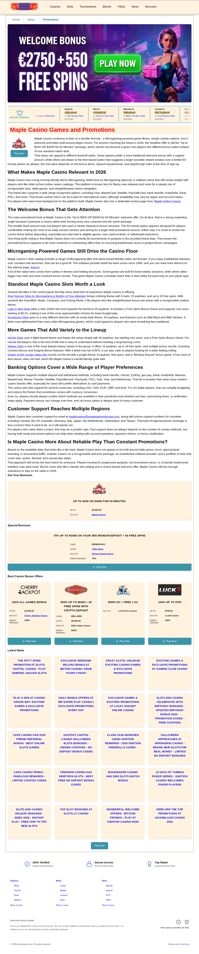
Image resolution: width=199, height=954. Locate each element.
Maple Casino (99, 514)
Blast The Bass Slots (127, 116)
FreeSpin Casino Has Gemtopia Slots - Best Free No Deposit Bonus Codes (76, 778)
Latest (63, 885)
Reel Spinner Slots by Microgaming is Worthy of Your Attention (47, 296)
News (135, 6)
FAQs (121, 6)
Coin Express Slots (157, 116)
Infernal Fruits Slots (96, 116)
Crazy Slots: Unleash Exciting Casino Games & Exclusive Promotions (123, 666)
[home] (24, 11)
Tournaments (88, 6)
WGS (16, 885)
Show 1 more (62, 905)
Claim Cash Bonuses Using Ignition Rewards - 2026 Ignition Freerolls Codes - (123, 741)
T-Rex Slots (97, 549)
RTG (108, 895)
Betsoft (17, 900)
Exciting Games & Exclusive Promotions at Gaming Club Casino (170, 664)
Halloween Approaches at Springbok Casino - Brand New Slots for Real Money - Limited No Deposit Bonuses (170, 745)
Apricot (35, 267)
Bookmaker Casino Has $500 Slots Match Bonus (123, 776)
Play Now (19, 153)
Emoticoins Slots (18, 317)
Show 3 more (16, 905)
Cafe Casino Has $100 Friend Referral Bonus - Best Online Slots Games (29, 741)
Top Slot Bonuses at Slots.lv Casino (76, 811)
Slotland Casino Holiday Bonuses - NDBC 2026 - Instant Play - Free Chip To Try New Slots (29, 817)
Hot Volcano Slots (67, 116)
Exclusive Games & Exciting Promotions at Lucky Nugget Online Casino (123, 704)
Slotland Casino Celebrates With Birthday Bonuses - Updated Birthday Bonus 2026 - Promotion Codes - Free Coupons (170, 710)
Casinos (55, 6)
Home (16, 19)
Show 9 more (108, 905)
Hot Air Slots (15, 337)
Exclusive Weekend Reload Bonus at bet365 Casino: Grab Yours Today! (76, 666)
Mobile (63, 890)
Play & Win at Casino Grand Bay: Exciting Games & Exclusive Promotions (29, 704)
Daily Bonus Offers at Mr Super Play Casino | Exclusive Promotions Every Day (76, 704)
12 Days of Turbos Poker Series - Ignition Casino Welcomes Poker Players (170, 778)
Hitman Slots (16, 346)
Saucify (17, 890)
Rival (16, 895)
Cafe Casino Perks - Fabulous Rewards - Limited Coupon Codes (29, 776)
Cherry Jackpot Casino (35, 615)
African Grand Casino (103, 554)
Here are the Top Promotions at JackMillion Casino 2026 (170, 815)
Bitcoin (107, 6)
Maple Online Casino (167, 201)
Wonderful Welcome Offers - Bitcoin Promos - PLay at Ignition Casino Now (122, 815)
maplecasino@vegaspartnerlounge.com (94, 416)
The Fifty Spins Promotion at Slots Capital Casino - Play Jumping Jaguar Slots (29, 666)
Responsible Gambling (178, 944)
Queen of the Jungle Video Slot (27, 354)
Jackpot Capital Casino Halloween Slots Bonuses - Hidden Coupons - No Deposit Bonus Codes (76, 743)
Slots (70, 6)
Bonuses (151, 6)
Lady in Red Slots (19, 309)
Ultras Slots (184, 116)
